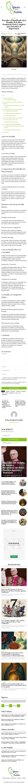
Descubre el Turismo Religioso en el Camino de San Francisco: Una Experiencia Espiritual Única (20, 403)
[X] (18, 705)
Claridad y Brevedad (10, 115)
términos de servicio (11, 383)
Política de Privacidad (15, 442)
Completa (7, 391)
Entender (24, 391)
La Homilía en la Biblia (11, 99)
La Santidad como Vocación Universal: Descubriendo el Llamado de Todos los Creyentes (13, 751)
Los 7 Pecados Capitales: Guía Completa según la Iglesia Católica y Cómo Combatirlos (8, 483)
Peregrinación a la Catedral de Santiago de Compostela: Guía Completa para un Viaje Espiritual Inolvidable (13, 715)
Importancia (11, 392)
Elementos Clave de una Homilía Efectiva (13, 109)
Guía (3, 392)
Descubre (13, 391)
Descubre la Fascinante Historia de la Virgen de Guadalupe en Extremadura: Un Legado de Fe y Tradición (9, 522)
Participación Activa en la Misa (13, 129)
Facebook (7, 705)
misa (16, 392)
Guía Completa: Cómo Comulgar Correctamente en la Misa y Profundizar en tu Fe (13, 724)
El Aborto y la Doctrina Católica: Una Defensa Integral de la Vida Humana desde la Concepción (9, 502)
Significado (4, 394)
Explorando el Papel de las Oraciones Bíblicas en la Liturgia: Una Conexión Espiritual (12, 760)
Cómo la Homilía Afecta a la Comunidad (13, 118)
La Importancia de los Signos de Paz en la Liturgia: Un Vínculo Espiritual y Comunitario (13, 756)
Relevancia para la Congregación (13, 113)
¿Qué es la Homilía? (8, 98)
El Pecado (3, 618)
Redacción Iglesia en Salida (7, 34)
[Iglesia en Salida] (14, 771)
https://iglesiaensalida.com (14, 422)
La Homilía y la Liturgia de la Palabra (12, 124)
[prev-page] (22, 449)
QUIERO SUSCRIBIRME (13, 439)
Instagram (15, 705)
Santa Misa (14, 18)
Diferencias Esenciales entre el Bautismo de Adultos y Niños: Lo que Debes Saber (13, 720)
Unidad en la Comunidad (11, 122)
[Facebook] (2, 705)
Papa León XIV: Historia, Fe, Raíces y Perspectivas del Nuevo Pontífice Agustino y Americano (14, 468)
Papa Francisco (5, 587)
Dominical (18, 391)
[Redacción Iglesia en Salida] (14, 414)
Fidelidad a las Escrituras (12, 111)
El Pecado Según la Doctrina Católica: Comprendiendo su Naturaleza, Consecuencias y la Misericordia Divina (9, 492)
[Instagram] (10, 705)
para (20, 392)
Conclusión (6, 132)
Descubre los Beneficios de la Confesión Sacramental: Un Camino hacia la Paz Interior (6, 404)
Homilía (6, 392)
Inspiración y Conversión (11, 119)
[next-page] (24, 449)
